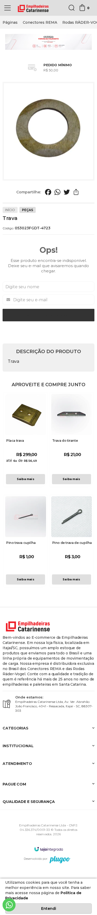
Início (10, 210)
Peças (27, 210)
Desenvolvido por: (36, 859)
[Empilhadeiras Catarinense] (34, 8)
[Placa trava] (25, 440)
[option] (10, 22)
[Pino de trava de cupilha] (71, 541)
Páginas (10, 22)
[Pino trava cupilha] (25, 541)
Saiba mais (25, 479)
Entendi (48, 908)
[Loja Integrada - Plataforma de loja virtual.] (48, 849)
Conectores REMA (40, 22)
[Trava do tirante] (71, 440)
